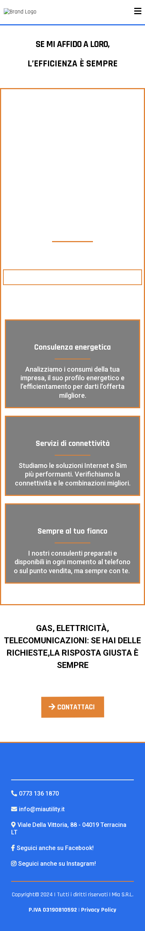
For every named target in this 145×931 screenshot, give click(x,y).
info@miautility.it (42, 809)
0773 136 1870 (39, 793)
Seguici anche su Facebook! (55, 848)
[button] (137, 12)
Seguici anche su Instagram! (57, 863)
